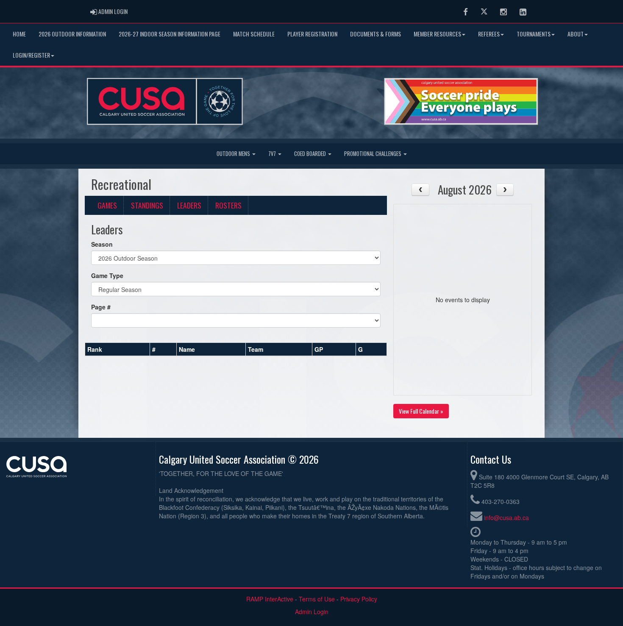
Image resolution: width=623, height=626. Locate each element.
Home (19, 33)
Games (107, 205)
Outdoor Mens (234, 154)
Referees (489, 33)
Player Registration (312, 33)
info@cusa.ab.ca (506, 517)
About (575, 33)
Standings (147, 205)
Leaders (189, 205)
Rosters (228, 205)
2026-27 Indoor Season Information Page (169, 33)
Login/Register (31, 54)
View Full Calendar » (421, 410)
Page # (101, 307)
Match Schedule (254, 33)
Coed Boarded (310, 154)
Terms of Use (317, 599)
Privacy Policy (358, 599)
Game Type (107, 275)
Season (102, 244)
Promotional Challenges (373, 154)
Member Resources (437, 33)
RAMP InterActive (269, 599)
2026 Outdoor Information (72, 33)
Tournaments (534, 33)
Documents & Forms (375, 33)
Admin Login (311, 611)
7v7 (272, 154)
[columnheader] (117, 349)
